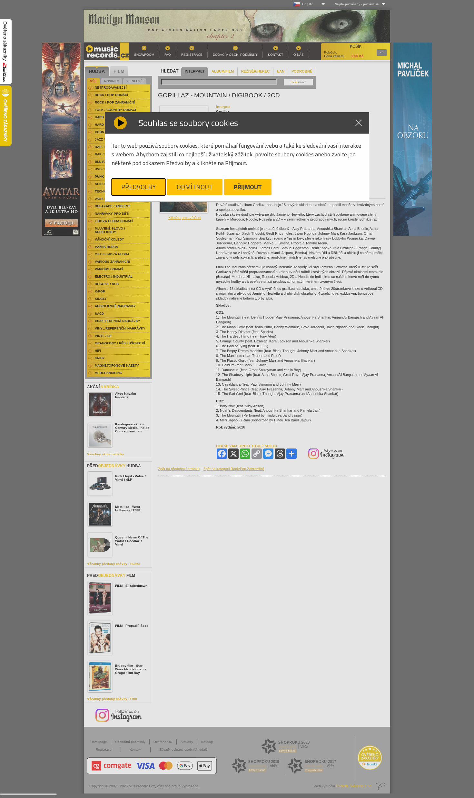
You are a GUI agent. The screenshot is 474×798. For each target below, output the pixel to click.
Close (358, 123)
